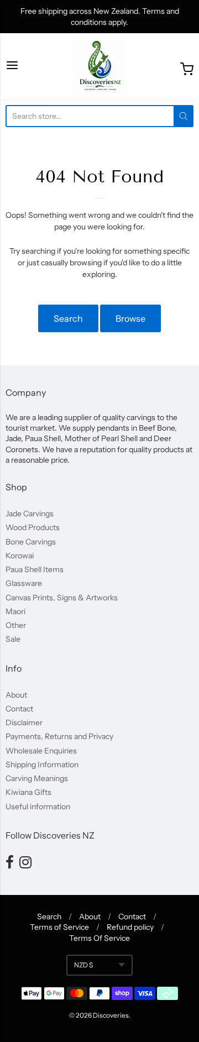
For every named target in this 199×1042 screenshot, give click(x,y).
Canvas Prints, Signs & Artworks (62, 598)
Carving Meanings (37, 778)
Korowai (20, 556)
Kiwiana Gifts (28, 792)
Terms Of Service (99, 938)
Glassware (24, 583)
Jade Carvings (30, 514)
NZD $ (83, 965)
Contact (19, 709)
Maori (15, 611)
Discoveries (111, 1015)
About (16, 695)
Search (68, 318)
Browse (130, 318)
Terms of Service (59, 927)
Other (16, 625)
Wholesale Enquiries (41, 751)
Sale (13, 639)
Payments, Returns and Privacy (59, 736)
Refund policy (130, 927)
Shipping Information (42, 764)
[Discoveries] (99, 66)
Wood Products (33, 527)
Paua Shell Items (35, 569)
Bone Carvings (31, 542)
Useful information (38, 806)
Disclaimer (24, 722)
